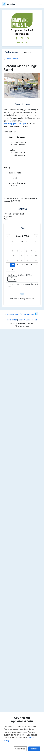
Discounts (12, 280)
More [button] (26, 52)
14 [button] (31, 255)
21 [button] (31, 260)
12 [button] (22, 255)
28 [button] (31, 265)
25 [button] (17, 265)
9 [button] (8, 255)
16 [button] (8, 260)
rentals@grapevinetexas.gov (15, 123)
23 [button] (8, 265)
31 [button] (13, 269)
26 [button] (22, 265)
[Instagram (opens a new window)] (28, 38)
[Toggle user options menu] (40, 3)
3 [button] (12, 251)
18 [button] (17, 260)
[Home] (8, 4)
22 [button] (36, 260)
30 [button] (8, 269)
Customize (20, 748)
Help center (11, 320)
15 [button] (36, 255)
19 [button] (22, 260)
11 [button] (17, 255)
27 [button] (27, 265)
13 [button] (27, 255)
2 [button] (8, 251)
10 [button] (13, 255)
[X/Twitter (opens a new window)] (22, 38)
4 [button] (17, 251)
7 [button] (31, 251)
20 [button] (27, 260)
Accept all (34, 748)
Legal (34, 320)
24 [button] (13, 265)
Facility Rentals (11, 52)
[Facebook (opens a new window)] (16, 38)
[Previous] (8, 236)
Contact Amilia (24, 320)
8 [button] (35, 251)
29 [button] (36, 265)
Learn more (22, 42)
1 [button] (35, 246)
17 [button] (13, 260)
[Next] (36, 236)
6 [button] (26, 251)
